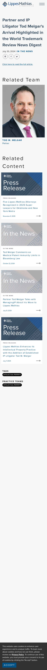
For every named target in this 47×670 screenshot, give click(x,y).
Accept (9, 665)
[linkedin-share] (5, 56)
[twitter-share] (17, 56)
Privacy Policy (18, 654)
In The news (25, 51)
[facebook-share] (11, 56)
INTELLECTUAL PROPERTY (12, 375)
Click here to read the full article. (17, 64)
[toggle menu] (42, 4)
